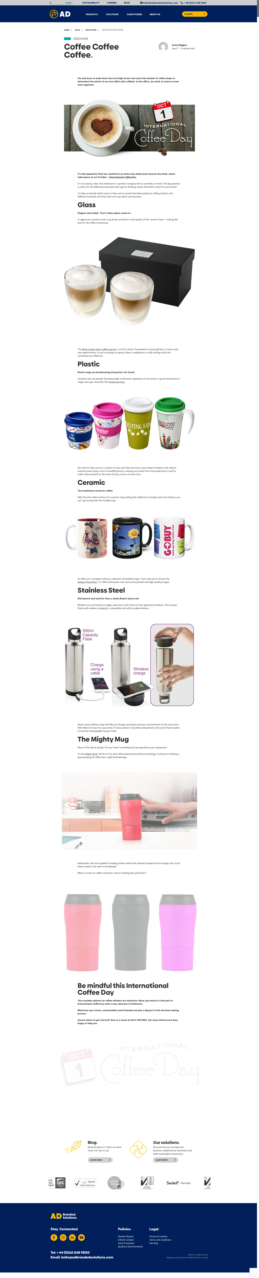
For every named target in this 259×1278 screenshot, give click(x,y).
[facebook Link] (54, 1237)
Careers (112, 2)
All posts (124, 1136)
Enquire (189, 14)
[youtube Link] (81, 1237)
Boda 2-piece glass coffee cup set (99, 349)
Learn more (96, 1159)
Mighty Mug (91, 753)
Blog (127, 2)
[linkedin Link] (72, 1237)
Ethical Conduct (126, 1239)
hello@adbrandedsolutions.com (160, 2)
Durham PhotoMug (87, 582)
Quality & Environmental (130, 1246)
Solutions (112, 14)
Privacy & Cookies (158, 1236)
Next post (177, 1136)
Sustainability (91, 2)
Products (92, 14)
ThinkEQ (205, 1258)
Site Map (153, 1243)
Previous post (79, 1136)
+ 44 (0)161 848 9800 (194, 2)
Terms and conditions (160, 1239)
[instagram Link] (63, 1237)
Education (81, 38)
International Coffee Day (122, 177)
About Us (155, 14)
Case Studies (134, 14)
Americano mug (117, 381)
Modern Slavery (126, 1236)
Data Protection (126, 1243)
